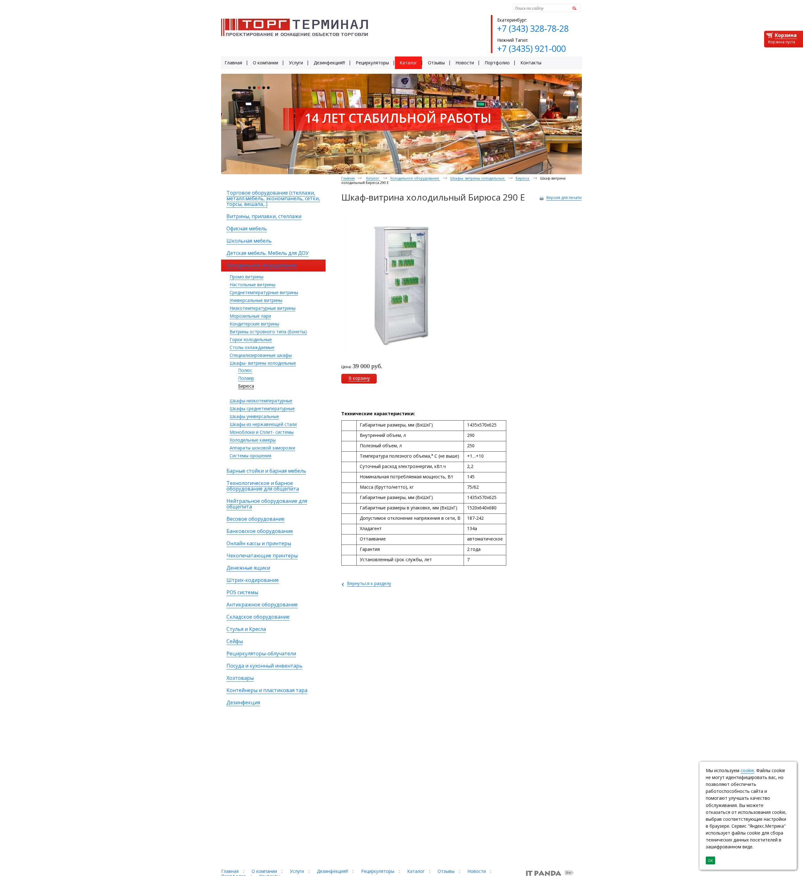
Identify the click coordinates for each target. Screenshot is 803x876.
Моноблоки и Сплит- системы (262, 432)
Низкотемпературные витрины (262, 308)
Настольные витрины (252, 285)
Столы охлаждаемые (252, 347)
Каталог (373, 178)
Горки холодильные (251, 339)
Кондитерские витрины (254, 324)
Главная (348, 178)
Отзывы (446, 871)
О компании (264, 871)
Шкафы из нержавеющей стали (263, 424)
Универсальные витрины (256, 300)
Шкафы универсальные (254, 416)
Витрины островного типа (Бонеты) (268, 332)
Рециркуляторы (377, 871)
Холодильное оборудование (415, 178)
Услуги (297, 871)
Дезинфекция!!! (332, 871)
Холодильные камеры (253, 440)
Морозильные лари (250, 316)
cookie (747, 770)
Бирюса (246, 386)
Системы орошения (250, 456)
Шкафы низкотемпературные (261, 401)
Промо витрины (246, 277)
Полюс (245, 370)
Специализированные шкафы (261, 355)
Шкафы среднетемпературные (262, 408)
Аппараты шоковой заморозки (262, 448)
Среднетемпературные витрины (264, 292)
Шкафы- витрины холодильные (263, 363)
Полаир (246, 378)
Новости (476, 871)
